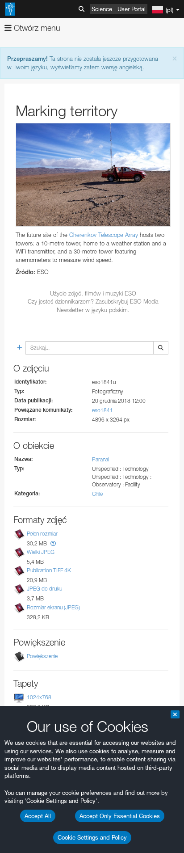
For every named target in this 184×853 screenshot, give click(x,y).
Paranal (100, 459)
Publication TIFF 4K (49, 570)
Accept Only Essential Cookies (119, 815)
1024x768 (39, 697)
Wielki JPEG (40, 552)
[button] (53, 543)
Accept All (38, 815)
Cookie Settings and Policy (92, 837)
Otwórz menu (36, 28)
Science (102, 9)
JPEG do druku (44, 588)
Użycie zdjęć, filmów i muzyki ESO (93, 293)
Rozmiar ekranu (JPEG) (53, 607)
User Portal (131, 9)
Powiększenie (42, 656)
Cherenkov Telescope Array (103, 234)
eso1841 (102, 410)
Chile (97, 493)
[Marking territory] (93, 174)
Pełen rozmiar (42, 533)
